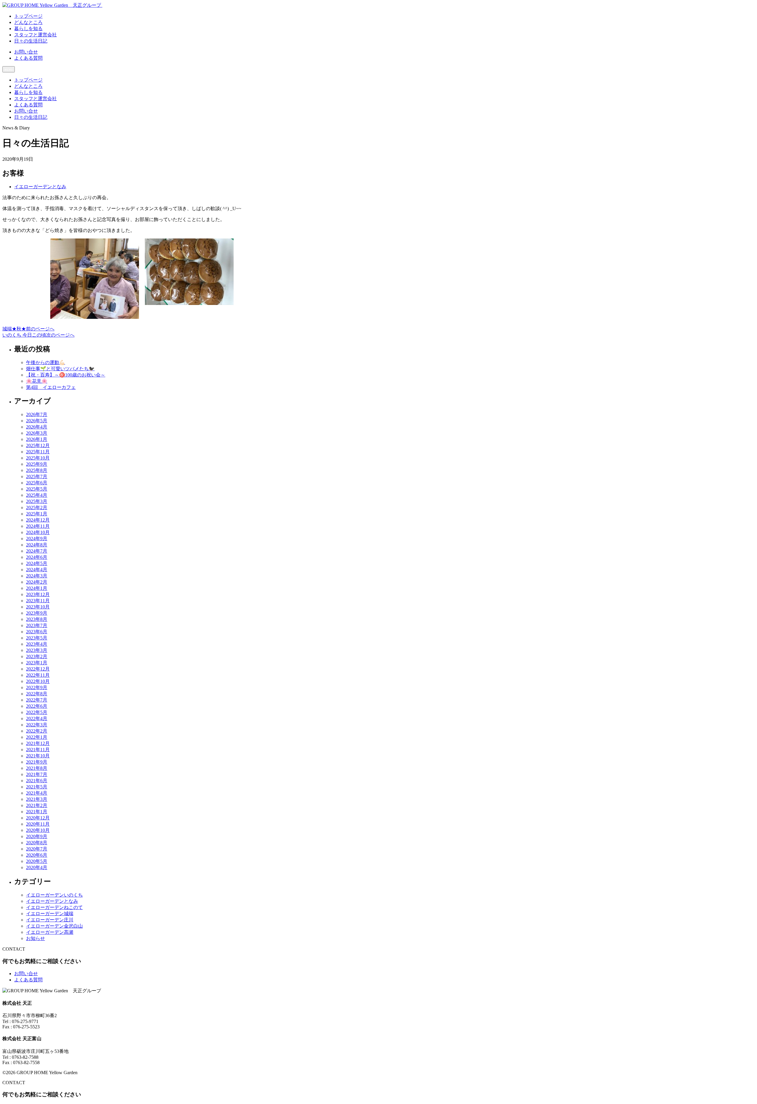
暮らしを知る (28, 92)
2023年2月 (36, 656)
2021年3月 (36, 799)
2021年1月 (36, 811)
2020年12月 (38, 817)
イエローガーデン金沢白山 (54, 925)
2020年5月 (36, 861)
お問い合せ (26, 51)
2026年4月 (36, 426)
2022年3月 (36, 724)
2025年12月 (38, 445)
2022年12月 (38, 668)
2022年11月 (38, 675)
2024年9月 (36, 538)
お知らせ (35, 938)
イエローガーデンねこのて (54, 907)
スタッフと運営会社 (35, 98)
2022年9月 (36, 687)
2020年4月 (36, 867)
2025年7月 (36, 476)
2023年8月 (36, 619)
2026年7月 (36, 414)
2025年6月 (36, 482)
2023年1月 (36, 662)
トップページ (28, 79)
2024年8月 (36, 544)
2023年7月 (36, 625)
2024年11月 (38, 526)
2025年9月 (36, 464)
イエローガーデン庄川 (49, 919)
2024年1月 (36, 588)
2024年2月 (36, 582)
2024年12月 (38, 519)
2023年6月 (36, 631)
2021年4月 (36, 792)
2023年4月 (36, 644)
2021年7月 (36, 774)
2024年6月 (36, 557)
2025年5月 (36, 488)
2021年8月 (36, 768)
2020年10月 (38, 830)
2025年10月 (38, 457)
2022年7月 (36, 699)
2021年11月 (38, 749)
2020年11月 (38, 824)
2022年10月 (38, 681)
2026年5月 (36, 420)
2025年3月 (36, 501)
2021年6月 (36, 780)
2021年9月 (36, 761)
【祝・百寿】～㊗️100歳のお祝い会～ (65, 374)
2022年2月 (36, 730)
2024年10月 (38, 532)
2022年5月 (36, 712)
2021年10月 (38, 755)
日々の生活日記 (30, 117)
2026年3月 (36, 433)
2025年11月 (38, 451)
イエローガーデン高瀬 (49, 932)
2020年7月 (36, 848)
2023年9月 (36, 613)
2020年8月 (36, 842)
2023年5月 (36, 637)
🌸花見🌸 (36, 381)
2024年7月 (36, 550)
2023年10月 (38, 606)
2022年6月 (36, 706)
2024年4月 (36, 569)
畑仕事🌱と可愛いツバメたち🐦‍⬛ (60, 368)
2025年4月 (36, 495)
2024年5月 (36, 563)
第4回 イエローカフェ (51, 387)
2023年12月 (38, 594)
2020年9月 (36, 836)
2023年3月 (36, 650)
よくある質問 (28, 58)
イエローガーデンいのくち (54, 894)
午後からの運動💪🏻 (45, 362)
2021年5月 (36, 786)
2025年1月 (36, 513)
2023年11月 (38, 600)
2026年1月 (36, 439)
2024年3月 (36, 575)
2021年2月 (36, 805)
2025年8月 (36, 470)
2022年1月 (36, 737)
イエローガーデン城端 (49, 913)
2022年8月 (36, 693)
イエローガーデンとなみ (40, 186)
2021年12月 (38, 743)
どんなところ (28, 86)
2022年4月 (36, 718)
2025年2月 (36, 507)
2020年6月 (36, 855)
